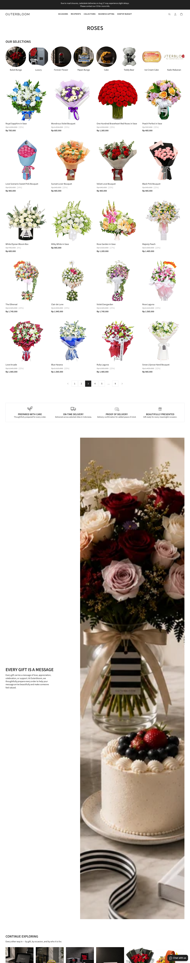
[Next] (122, 384)
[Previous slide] (10, 100)
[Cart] (181, 14)
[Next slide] (176, 59)
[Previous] (68, 384)
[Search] (169, 14)
